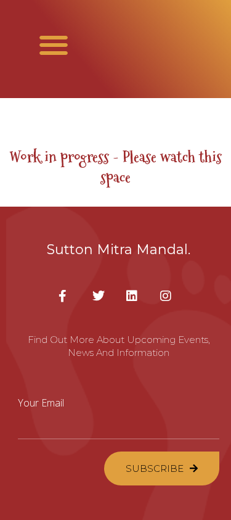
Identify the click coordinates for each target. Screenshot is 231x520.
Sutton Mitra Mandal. (118, 249)
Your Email (41, 403)
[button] (54, 45)
